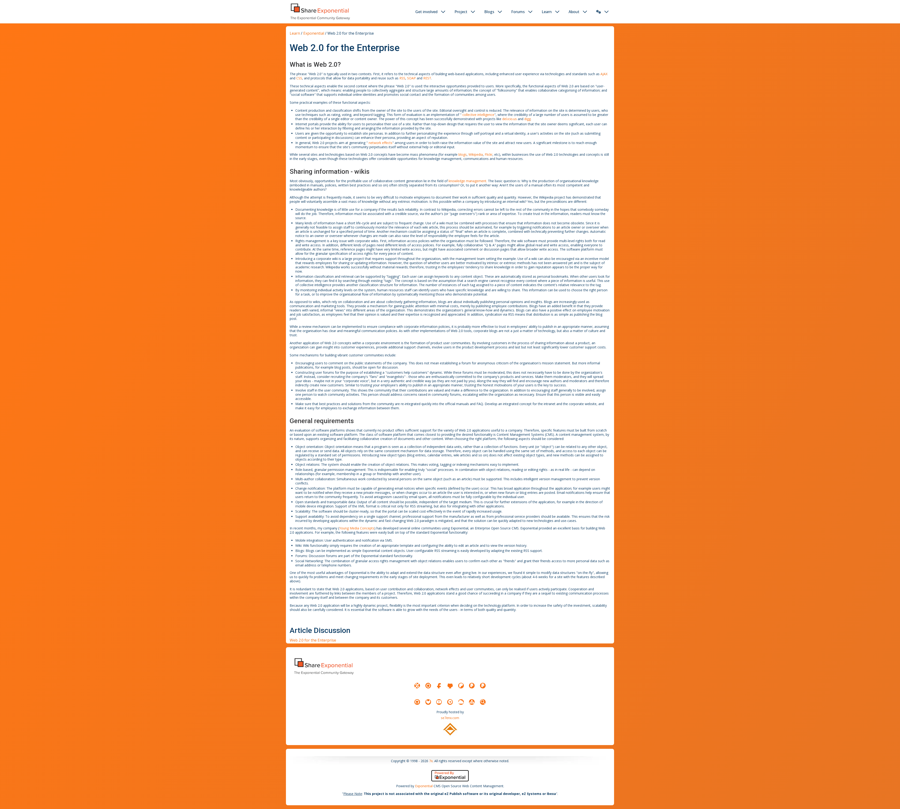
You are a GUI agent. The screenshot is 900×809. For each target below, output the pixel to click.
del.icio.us (509, 119)
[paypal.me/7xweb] (472, 685)
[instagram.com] (428, 685)
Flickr (488, 154)
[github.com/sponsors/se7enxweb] (450, 685)
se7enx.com (450, 718)
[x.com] (417, 685)
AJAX (604, 74)
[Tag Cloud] (461, 702)
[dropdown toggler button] (443, 12)
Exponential (313, 33)
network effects (380, 142)
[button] (598, 12)
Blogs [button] (489, 11)
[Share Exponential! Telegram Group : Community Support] (450, 702)
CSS (299, 78)
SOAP (411, 78)
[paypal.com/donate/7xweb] (483, 685)
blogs (462, 154)
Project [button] (460, 11)
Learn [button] (547, 11)
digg (527, 119)
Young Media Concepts (356, 528)
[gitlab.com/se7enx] (428, 702)
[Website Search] (483, 702)
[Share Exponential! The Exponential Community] (319, 11)
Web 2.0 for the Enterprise (313, 640)
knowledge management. (468, 181)
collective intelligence (478, 114)
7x (431, 761)
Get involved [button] (426, 11)
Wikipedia (476, 154)
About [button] (574, 11)
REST (427, 78)
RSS (402, 78)
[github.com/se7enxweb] (417, 702)
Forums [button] (518, 11)
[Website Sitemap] (472, 702)
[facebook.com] (439, 685)
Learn (295, 33)
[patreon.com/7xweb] (461, 685)
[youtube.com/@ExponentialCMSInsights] (439, 702)
